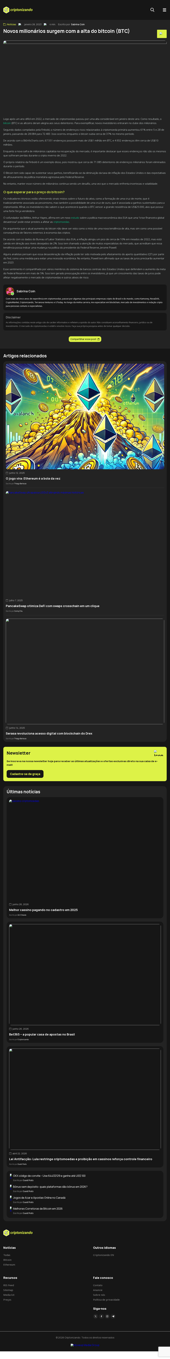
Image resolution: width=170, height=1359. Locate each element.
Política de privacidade (106, 1299)
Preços (7, 1299)
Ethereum (9, 1264)
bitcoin (7, 123)
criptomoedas (61, 221)
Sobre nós (99, 1294)
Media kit (8, 1294)
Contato (97, 1285)
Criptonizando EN (103, 1255)
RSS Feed (8, 1285)
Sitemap (8, 1290)
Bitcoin (7, 1259)
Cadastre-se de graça (25, 774)
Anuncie (97, 1290)
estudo (75, 217)
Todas (6, 1255)
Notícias (11, 24)
